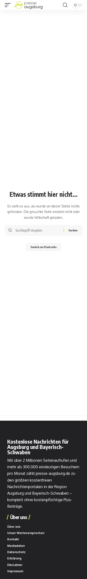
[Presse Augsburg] (28, 5)
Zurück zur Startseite (43, 247)
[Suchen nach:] (38, 230)
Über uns (18, 517)
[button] (9, 5)
